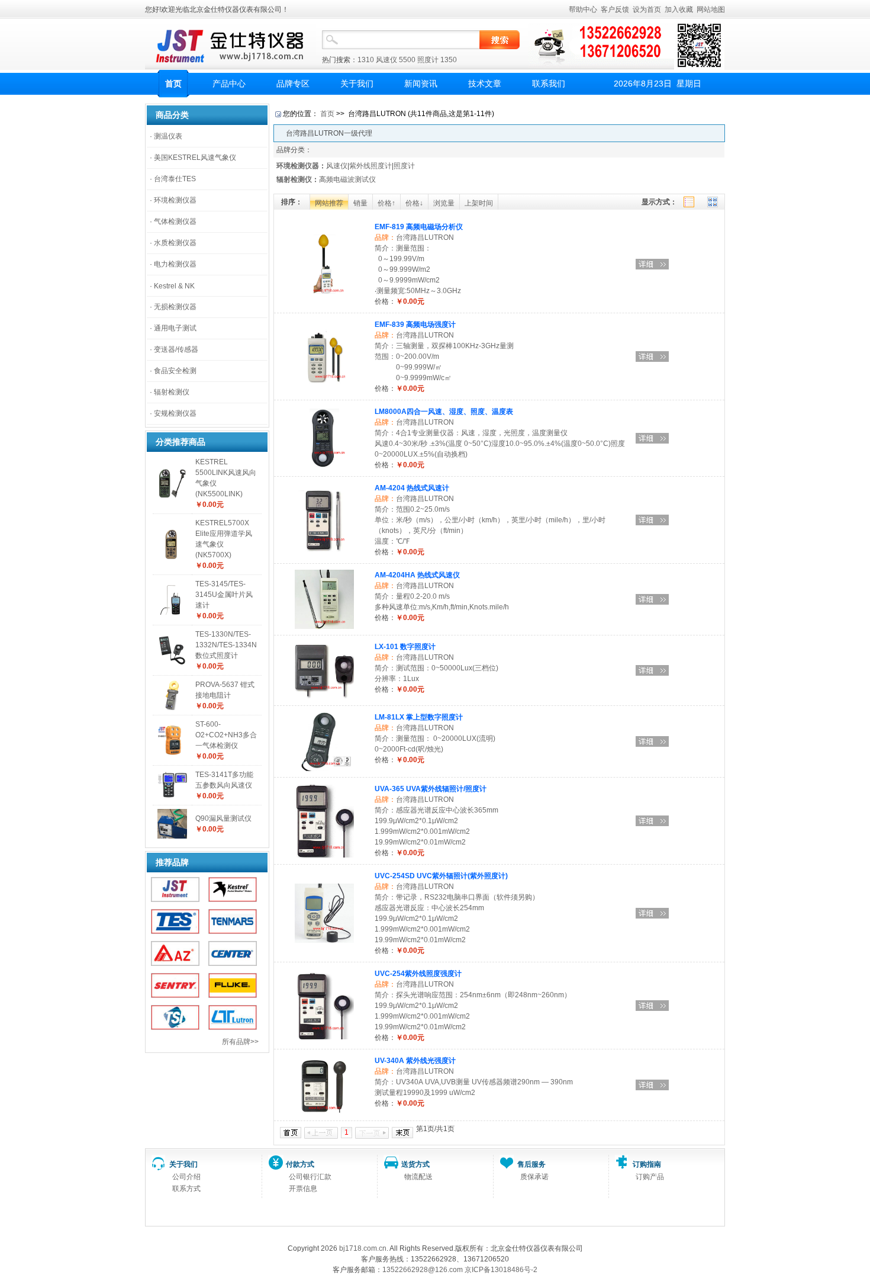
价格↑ (386, 203)
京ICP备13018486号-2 (501, 1270)
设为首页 (647, 9)
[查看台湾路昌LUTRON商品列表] (232, 1027)
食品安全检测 (175, 371)
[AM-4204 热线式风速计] (324, 549)
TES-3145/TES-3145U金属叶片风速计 (224, 594)
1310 (365, 60)
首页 (173, 83)
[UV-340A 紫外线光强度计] (324, 1112)
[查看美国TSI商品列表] (175, 1027)
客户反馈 (615, 9)
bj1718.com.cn (362, 1248)
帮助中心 (583, 9)
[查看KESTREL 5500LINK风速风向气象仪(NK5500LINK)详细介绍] (172, 496)
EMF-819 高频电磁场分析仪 (419, 227)
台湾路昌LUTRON (425, 237)
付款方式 (300, 1164)
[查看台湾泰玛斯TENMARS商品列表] (232, 931)
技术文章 (484, 83)
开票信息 (303, 1188)
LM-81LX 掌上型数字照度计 (419, 717)
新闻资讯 (420, 83)
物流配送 (418, 1177)
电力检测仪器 (175, 264)
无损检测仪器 (175, 307)
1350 (448, 60)
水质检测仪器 (175, 243)
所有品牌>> (240, 1042)
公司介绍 (186, 1177)
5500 (407, 60)
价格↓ (414, 203)
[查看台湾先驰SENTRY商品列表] (175, 995)
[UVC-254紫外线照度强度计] (324, 1037)
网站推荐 (329, 203)
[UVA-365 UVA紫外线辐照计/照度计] (324, 855)
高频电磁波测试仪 (347, 179)
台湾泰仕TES (175, 179)
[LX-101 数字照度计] (324, 697)
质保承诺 (534, 1177)
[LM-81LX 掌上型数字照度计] (324, 769)
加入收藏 (679, 9)
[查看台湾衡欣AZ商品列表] (175, 963)
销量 (360, 203)
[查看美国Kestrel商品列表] (232, 899)
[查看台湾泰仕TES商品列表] (175, 931)
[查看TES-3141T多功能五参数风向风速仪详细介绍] (172, 798)
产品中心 (229, 83)
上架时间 (479, 203)
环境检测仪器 (175, 200)
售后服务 (531, 1164)
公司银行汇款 (310, 1177)
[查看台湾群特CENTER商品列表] (232, 963)
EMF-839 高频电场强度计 (415, 324)
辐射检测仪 (171, 392)
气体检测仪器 (175, 221)
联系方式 (186, 1188)
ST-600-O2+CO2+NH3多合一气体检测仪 (226, 735)
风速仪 (386, 60)
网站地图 (711, 9)
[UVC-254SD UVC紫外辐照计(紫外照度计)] (324, 940)
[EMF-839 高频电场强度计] (324, 384)
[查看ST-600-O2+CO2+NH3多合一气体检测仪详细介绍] (172, 753)
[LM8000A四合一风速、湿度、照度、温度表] (324, 465)
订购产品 (650, 1177)
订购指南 (647, 1164)
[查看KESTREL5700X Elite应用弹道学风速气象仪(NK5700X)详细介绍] (172, 557)
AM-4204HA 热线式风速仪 (417, 575)
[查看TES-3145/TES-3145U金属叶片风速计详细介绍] (172, 612)
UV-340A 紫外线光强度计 (415, 1061)
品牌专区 (293, 83)
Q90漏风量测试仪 (223, 818)
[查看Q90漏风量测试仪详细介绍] (172, 836)
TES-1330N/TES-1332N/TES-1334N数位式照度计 (226, 645)
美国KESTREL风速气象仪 (195, 157)
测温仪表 (168, 136)
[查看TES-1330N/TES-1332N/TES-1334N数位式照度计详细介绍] (172, 663)
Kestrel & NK (174, 286)
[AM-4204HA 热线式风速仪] (324, 626)
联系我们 (548, 83)
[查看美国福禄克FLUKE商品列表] (232, 995)
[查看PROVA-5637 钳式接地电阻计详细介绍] (172, 708)
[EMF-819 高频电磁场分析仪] (324, 291)
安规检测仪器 (175, 413)
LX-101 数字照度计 (405, 647)
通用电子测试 (175, 328)
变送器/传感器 (176, 349)
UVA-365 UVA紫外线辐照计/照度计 (430, 789)
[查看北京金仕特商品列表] (175, 899)
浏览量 (444, 203)
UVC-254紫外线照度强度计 (418, 973)
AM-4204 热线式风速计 (412, 488)
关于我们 (356, 83)
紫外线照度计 (370, 166)
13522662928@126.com (422, 1270)
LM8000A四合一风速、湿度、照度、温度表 (444, 411)
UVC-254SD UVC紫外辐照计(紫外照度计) (441, 876)
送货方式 (415, 1164)
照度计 (428, 60)
